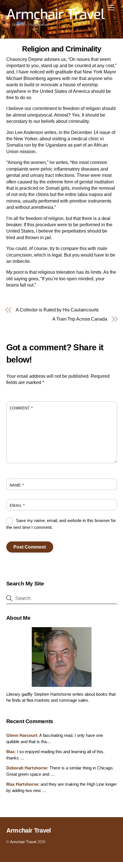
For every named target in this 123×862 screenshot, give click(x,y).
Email (17, 505)
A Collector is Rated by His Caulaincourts (57, 309)
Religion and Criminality (61, 49)
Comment (21, 408)
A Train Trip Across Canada (79, 319)
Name (17, 485)
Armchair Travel (23, 842)
